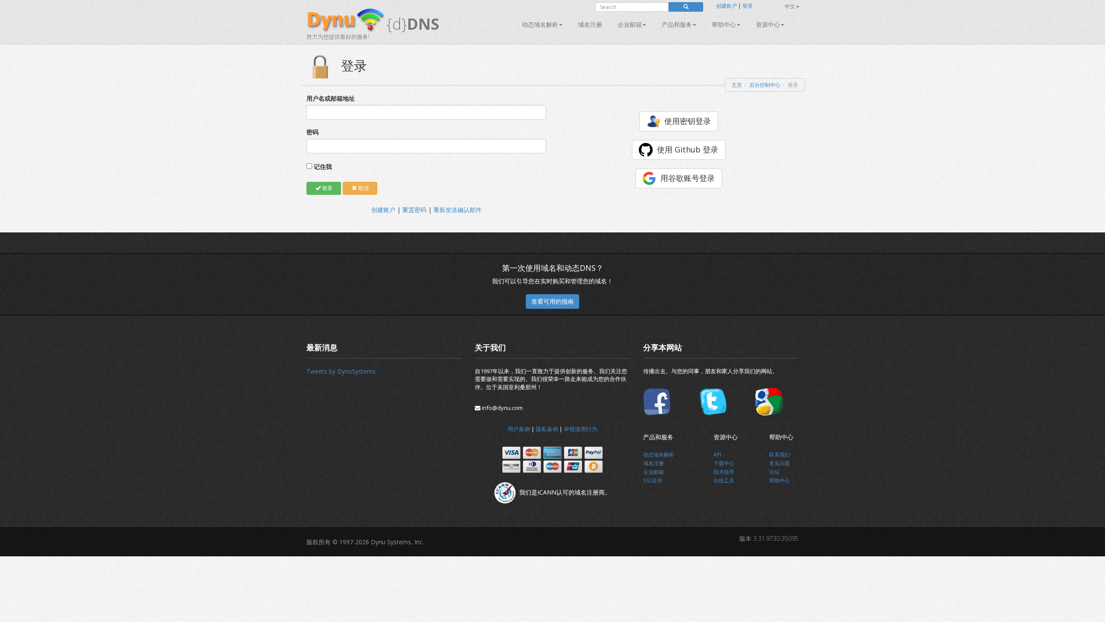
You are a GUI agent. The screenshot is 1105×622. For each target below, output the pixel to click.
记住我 (323, 166)
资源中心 (768, 24)
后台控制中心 (764, 85)
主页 (737, 85)
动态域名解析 (540, 24)
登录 (747, 6)
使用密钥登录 (687, 121)
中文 (790, 6)
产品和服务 (677, 24)
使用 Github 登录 (687, 149)
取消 (363, 188)
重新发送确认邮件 (457, 210)
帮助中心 (724, 24)
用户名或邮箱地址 (330, 98)
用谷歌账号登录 (687, 178)
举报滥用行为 (580, 429)
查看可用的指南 (552, 301)
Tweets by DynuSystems (341, 371)
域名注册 (590, 24)
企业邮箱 (630, 24)
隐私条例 (547, 429)
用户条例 (519, 429)
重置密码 (414, 210)
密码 (312, 132)
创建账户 (726, 6)
